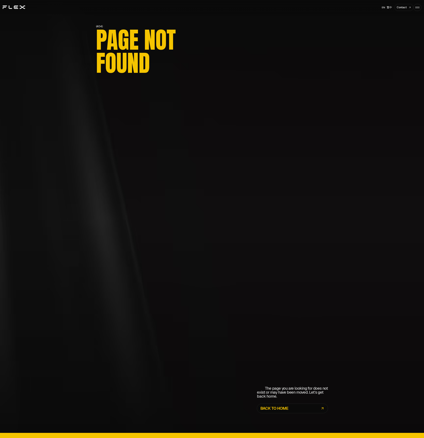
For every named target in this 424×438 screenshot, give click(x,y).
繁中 (389, 7)
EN (383, 7)
